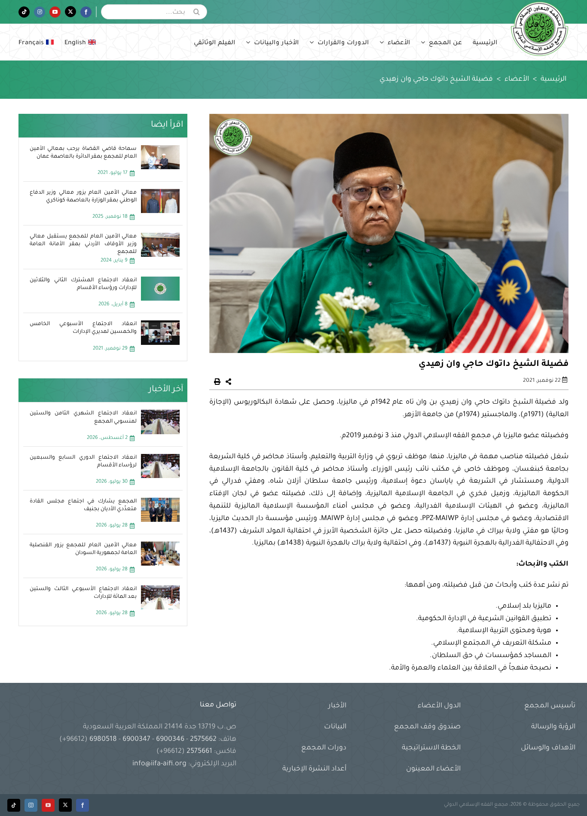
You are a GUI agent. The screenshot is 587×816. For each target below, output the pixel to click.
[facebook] (82, 805)
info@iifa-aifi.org (159, 764)
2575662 (203, 739)
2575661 (199, 751)
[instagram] (30, 805)
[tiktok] (13, 805)
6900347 (136, 739)
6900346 (170, 739)
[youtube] (48, 805)
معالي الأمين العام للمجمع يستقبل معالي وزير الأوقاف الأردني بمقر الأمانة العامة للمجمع (83, 244)
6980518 (103, 739)
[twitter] (65, 805)
